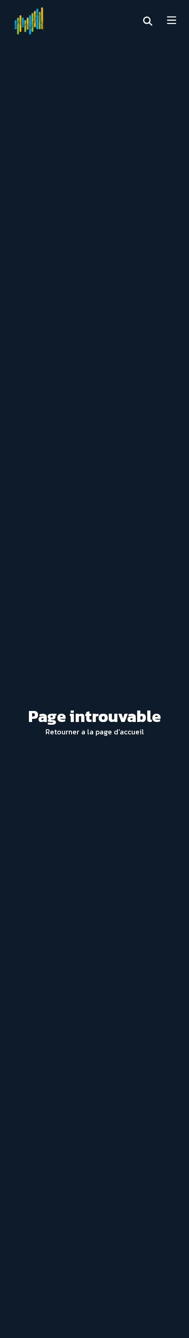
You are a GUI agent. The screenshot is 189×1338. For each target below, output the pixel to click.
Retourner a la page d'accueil (94, 731)
